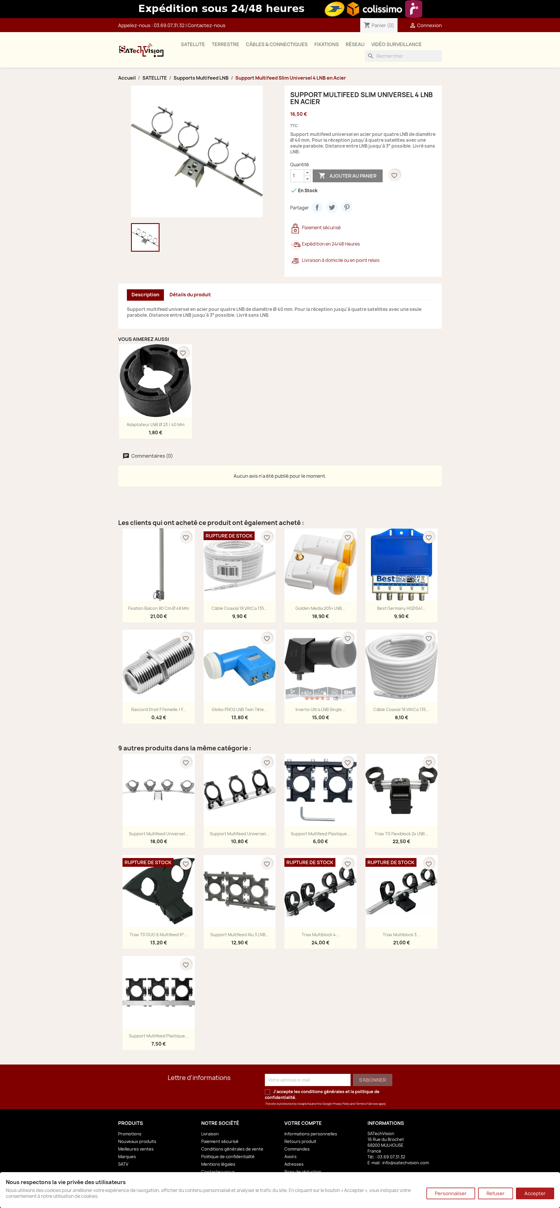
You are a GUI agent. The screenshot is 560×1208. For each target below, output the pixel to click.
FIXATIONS (326, 44)
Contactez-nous (206, 25)
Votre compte (303, 1123)
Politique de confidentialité (228, 1156)
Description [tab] (145, 294)
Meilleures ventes (136, 1149)
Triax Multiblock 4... (320, 934)
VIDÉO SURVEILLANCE (396, 44)
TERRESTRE (225, 44)
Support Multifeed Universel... (158, 833)
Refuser (496, 1193)
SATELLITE (193, 44)
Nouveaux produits (137, 1141)
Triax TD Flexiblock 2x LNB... (401, 833)
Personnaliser (451, 1193)
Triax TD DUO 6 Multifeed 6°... (159, 934)
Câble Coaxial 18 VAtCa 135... (239, 608)
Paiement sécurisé (220, 1141)
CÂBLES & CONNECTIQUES (277, 44)
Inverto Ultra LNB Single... (320, 709)
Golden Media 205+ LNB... (320, 608)
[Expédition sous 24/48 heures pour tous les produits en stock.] (280, 9)
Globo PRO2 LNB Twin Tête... (239, 709)
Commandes (297, 1149)
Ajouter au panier (348, 175)
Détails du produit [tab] (190, 294)
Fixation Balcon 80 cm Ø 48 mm (158, 608)
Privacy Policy (341, 1104)
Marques (127, 1156)
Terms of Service (367, 1104)
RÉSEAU (355, 44)
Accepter (535, 1193)
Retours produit (300, 1141)
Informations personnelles (310, 1134)
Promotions (129, 1134)
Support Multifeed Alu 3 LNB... (239, 934)
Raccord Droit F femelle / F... (158, 709)
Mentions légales (218, 1164)
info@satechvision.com (405, 1162)
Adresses (294, 1164)
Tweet (332, 207)
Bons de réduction (302, 1171)
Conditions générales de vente (232, 1149)
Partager (317, 207)
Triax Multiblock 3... (401, 934)
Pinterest (347, 207)
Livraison (210, 1134)
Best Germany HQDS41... (401, 608)
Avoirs (290, 1156)
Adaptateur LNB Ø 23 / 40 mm (155, 424)
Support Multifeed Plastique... (320, 833)
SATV (123, 1164)
